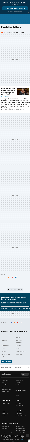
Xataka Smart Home (7, 389)
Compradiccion (5, 418)
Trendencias (5, 413)
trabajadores (19, 354)
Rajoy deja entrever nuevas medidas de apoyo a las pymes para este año (8, 91)
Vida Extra (18, 384)
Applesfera (4, 387)
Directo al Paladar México (8, 433)
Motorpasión (19, 403)
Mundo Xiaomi (5, 391)
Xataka (3, 382)
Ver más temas (6, 361)
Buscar (27, 367)
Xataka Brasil (5, 428)
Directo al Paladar (6, 403)
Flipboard (12, 277)
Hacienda (15, 32)
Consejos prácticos (15, 308)
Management (5, 345)
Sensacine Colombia (21, 430)
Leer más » (17, 108)
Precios (22, 32)
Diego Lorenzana (10, 109)
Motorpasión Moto (20, 405)
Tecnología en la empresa (6, 355)
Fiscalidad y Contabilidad (19, 341)
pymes (3, 348)
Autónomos (18, 348)
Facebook (5, 277)
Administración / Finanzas (20, 336)
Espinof (17, 395)
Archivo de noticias (16, 290)
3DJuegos (18, 382)
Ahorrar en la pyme (20, 351)
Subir (24, 374)
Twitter (1, 277)
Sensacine (18, 392)
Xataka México (5, 426)
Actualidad (4, 96)
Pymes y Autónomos (21, 415)
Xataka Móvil (5, 384)
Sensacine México (20, 428)
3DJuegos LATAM (20, 426)
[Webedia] (6, 375)
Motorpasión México (21, 433)
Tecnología (18, 345)
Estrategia (4, 340)
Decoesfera (5, 415)
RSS (8, 277)
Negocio (4, 351)
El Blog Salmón (19, 413)
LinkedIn (16, 277)
